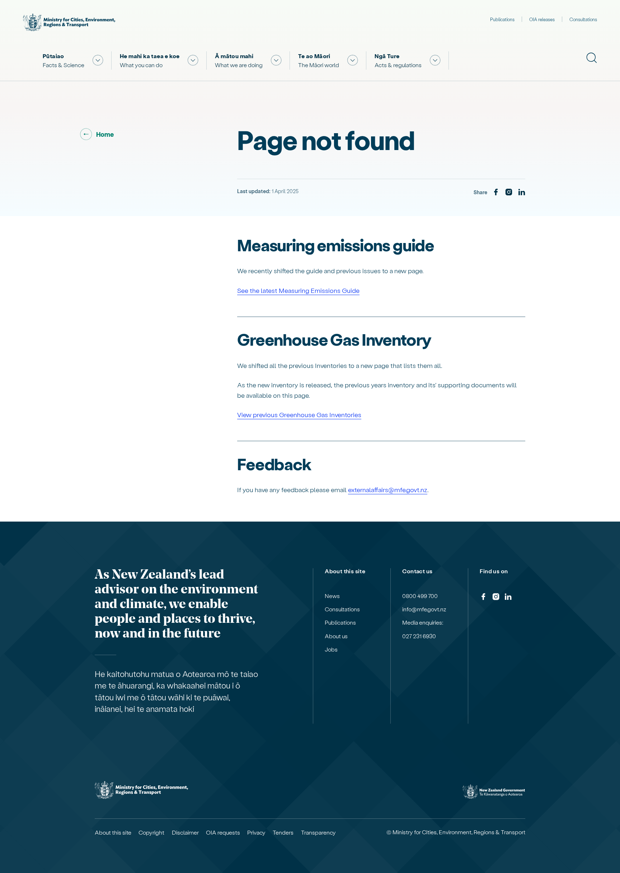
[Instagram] (508, 192)
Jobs (331, 649)
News (332, 596)
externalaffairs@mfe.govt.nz (387, 489)
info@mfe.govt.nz (424, 609)
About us (336, 636)
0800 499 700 (420, 596)
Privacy (256, 832)
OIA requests (223, 832)
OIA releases (542, 19)
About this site (113, 832)
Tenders (283, 832)
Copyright (151, 832)
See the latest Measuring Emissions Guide (298, 290)
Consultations (583, 19)
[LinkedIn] (521, 192)
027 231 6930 (419, 636)
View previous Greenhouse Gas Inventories (299, 414)
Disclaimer (185, 832)
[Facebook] (495, 192)
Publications (502, 19)
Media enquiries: (422, 622)
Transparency (318, 832)
